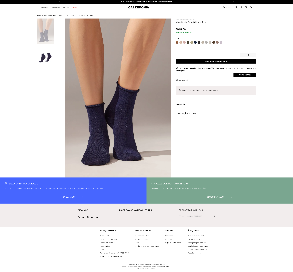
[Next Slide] (233, 1)
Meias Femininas (50, 15)
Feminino (45, 7)
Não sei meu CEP (182, 80)
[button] (227, 7)
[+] (253, 55)
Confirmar (245, 75)
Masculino (56, 7)
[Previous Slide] (60, 1)
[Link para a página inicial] (39, 15)
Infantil (66, 7)
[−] (243, 55)
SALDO (75, 7)
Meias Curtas (64, 15)
